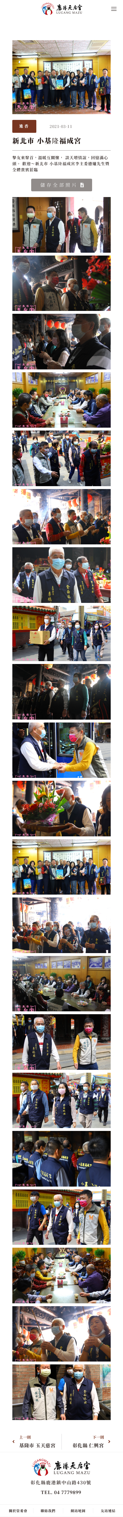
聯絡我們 (48, 1510)
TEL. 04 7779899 (61, 1492)
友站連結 (108, 1510)
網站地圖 (78, 1510)
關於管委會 (18, 1510)
